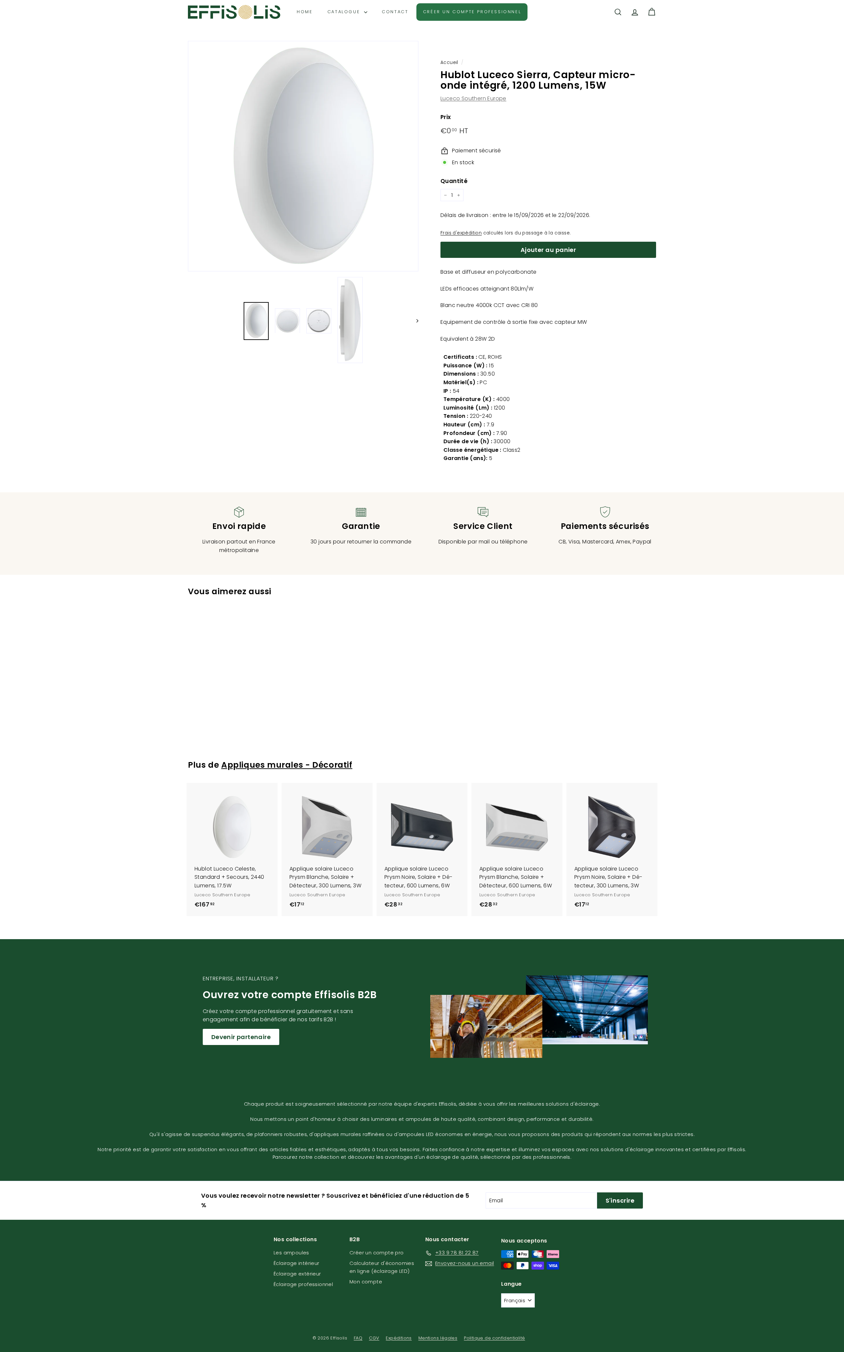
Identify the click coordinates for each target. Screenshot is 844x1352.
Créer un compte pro (376, 1252)
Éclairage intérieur (296, 1263)
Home (305, 12)
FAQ (358, 1338)
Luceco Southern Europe (473, 98)
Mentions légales (437, 1338)
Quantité (453, 181)
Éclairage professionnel (303, 1284)
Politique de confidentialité (494, 1338)
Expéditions (398, 1338)
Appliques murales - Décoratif (286, 765)
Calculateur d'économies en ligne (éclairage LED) (381, 1267)
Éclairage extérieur (297, 1273)
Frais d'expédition (461, 233)
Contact (395, 12)
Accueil (449, 62)
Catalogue (344, 12)
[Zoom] (303, 156)
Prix (445, 117)
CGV (374, 1338)
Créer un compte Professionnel (472, 12)
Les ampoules (291, 1252)
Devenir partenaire (241, 1037)
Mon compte (365, 1281)
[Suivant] (414, 320)
